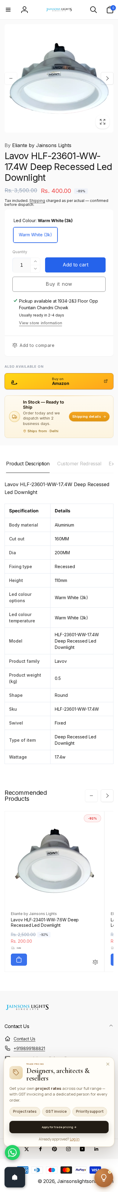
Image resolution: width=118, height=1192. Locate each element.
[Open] (15, 1177)
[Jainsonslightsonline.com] (27, 1010)
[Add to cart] (19, 960)
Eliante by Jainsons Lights (38, 145)
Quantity (19, 252)
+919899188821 (29, 1048)
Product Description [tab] (28, 464)
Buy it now (59, 284)
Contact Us (24, 1038)
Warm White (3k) (35, 234)
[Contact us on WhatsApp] (12, 1152)
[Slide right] (107, 78)
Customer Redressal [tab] (79, 464)
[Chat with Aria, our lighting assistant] (103, 1177)
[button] (8, 9)
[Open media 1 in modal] (59, 78)
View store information (40, 323)
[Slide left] (11, 78)
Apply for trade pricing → (59, 1127)
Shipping (37, 200)
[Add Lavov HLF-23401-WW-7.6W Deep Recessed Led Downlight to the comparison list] (95, 962)
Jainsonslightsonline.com (85, 1181)
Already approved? (59, 1139)
